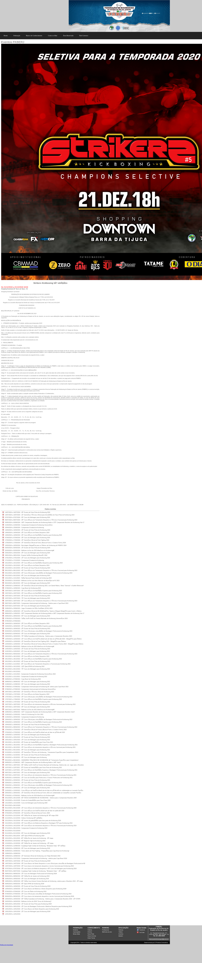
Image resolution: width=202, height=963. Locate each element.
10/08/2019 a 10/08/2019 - (13, 853)
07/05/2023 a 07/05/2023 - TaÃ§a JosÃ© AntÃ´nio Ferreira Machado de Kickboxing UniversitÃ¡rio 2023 (36, 618)
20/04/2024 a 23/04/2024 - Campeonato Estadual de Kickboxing (24, 527)
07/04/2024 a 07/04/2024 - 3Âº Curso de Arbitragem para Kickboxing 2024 (27, 537)
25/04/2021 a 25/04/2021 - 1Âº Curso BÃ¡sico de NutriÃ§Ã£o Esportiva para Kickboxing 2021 (33, 782)
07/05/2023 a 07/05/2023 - (13, 621)
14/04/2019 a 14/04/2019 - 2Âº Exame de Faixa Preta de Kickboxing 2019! (27, 886)
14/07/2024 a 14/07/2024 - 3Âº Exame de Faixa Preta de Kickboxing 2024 (27, 512)
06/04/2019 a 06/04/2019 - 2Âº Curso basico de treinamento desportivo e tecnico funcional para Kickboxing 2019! (39, 896)
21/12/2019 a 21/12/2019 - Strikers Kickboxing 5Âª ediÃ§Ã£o (23, 818)
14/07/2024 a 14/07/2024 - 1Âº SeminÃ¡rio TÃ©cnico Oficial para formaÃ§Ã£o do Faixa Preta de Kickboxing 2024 (39, 515)
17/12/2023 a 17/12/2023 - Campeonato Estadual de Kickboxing (24, 560)
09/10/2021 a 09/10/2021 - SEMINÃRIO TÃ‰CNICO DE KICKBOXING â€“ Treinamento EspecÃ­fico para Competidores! (41, 760)
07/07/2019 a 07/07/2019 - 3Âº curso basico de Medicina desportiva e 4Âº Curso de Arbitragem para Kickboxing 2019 (40, 868)
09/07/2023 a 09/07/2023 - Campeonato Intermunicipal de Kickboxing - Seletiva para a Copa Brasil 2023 (36, 603)
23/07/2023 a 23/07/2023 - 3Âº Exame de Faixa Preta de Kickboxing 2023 (27, 595)
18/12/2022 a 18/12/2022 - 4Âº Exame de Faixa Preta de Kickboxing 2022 (27, 661)
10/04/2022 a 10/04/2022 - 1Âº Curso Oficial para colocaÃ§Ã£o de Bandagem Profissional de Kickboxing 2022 (38, 719)
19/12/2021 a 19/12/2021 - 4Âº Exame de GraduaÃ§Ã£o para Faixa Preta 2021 (29, 742)
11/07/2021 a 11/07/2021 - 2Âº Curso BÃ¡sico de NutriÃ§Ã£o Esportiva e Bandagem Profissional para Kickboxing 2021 (41, 770)
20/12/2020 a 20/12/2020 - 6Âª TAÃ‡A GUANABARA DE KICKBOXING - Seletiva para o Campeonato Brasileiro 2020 (40, 798)
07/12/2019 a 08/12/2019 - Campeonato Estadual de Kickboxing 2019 (26, 828)
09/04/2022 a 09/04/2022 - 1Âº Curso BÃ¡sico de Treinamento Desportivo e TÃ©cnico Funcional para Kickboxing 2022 (41, 727)
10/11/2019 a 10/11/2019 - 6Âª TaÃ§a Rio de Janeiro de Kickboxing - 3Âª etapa (29, 838)
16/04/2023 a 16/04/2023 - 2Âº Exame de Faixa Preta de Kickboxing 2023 (27, 628)
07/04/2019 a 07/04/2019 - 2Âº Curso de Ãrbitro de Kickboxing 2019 (25, 891)
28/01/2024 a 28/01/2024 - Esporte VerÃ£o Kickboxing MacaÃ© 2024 (26, 555)
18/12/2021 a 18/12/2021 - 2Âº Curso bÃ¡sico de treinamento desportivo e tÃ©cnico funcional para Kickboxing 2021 (40, 747)
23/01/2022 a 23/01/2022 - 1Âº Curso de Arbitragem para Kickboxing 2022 (27, 739)
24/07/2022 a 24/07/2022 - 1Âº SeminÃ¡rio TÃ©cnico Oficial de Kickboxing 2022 (29, 691)
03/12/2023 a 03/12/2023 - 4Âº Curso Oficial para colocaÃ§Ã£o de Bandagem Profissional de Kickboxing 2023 (38, 573)
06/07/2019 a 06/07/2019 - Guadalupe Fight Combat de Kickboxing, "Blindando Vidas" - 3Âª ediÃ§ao (35, 871)
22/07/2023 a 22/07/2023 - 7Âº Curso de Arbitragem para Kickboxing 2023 (27, 598)
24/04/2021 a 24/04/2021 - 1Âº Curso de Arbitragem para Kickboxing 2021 (27, 787)
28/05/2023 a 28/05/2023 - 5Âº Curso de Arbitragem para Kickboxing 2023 (27, 616)
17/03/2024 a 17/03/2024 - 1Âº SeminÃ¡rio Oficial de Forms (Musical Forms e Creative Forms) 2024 (35, 542)
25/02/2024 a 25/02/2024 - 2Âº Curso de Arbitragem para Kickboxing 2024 (27, 553)
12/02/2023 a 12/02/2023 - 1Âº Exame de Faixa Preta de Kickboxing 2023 (27, 649)
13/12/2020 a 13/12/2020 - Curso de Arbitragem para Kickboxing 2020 (26, 803)
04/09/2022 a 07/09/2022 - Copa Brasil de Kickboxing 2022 (23, 679)
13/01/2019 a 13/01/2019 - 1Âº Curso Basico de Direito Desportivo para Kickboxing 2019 (32, 909)
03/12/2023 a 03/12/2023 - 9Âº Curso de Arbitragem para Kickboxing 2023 (27, 575)
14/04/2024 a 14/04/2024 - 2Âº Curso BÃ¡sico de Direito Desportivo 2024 (27, 532)
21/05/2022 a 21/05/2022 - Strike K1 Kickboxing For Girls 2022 (24, 714)
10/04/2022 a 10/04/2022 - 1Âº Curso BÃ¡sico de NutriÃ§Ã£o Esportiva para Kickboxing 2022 (33, 722)
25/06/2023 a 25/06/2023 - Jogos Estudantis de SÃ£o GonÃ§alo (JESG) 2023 (28, 608)
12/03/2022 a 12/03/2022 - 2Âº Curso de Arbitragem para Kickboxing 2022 (27, 734)
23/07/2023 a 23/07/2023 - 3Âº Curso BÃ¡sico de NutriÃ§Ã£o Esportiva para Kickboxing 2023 (33, 590)
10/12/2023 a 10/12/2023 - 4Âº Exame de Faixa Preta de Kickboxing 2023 (27, 568)
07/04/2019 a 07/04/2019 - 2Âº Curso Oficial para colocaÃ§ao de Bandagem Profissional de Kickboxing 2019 (38, 894)
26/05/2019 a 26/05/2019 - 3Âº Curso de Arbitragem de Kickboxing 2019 (27, 878)
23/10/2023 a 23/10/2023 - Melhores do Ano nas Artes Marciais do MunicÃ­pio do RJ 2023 (32, 580)
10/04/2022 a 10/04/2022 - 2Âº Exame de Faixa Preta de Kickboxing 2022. (27, 724)
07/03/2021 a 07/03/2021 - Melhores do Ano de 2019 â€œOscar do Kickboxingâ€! (30, 795)
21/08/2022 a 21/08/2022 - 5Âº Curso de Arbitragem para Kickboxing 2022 (27, 684)
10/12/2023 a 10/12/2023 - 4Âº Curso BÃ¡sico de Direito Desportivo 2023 (27, 565)
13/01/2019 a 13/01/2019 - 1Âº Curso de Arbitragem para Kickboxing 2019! (27, 911)
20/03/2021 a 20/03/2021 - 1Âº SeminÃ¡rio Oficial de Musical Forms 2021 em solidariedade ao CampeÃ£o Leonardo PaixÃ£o (43, 793)
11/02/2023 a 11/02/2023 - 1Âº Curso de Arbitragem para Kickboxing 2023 (27, 651)
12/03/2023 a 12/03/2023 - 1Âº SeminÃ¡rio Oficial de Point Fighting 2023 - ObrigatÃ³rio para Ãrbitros (35, 641)
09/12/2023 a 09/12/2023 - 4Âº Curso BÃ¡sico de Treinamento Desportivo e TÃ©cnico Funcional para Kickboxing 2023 (41, 570)
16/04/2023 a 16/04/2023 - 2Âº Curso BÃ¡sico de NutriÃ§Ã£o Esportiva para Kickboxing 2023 (33, 626)
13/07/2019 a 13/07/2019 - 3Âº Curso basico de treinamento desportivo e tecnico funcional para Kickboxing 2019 (39, 866)
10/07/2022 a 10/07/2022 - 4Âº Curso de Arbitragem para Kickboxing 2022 (27, 707)
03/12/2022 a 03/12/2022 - (13, 671)
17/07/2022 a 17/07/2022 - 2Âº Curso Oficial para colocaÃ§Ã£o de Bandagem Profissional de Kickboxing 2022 (38, 697)
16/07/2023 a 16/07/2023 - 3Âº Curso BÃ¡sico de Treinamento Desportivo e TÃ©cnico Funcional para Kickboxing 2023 (41, 601)
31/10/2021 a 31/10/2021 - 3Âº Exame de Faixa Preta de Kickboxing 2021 (27, 755)
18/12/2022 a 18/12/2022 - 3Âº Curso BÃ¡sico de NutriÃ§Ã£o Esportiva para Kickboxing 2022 (33, 659)
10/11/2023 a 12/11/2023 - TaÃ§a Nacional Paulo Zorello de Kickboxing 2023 (28, 578)
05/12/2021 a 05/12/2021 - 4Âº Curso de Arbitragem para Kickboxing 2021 (27, 750)
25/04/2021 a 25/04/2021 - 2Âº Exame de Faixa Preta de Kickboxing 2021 (27, 780)
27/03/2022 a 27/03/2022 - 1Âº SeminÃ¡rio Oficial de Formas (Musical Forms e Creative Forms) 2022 (36, 729)
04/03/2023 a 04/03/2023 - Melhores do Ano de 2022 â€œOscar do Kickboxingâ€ (29, 646)
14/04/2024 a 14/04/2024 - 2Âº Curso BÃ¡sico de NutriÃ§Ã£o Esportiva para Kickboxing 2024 (33, 535)
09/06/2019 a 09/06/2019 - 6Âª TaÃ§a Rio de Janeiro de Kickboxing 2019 (27, 876)
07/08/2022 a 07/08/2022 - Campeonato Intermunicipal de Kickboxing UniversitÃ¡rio (30, 689)
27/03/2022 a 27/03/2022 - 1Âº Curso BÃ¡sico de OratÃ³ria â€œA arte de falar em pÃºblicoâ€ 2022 (35, 732)
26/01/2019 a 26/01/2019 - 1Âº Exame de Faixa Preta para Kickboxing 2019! (28, 904)
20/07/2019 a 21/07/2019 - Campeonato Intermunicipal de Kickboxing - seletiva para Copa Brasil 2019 (36, 858)
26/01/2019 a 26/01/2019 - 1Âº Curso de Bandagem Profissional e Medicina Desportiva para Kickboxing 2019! (38, 906)
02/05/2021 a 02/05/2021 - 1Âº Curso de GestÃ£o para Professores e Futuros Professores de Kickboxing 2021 (38, 777)
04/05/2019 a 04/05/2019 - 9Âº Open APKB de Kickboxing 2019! (24, 883)
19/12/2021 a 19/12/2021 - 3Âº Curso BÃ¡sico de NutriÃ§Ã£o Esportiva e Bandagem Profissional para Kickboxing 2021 (41, 745)
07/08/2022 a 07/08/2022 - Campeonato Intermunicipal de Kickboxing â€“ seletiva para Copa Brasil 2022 (36, 686)
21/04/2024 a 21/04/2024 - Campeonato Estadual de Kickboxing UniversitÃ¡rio (28, 525)
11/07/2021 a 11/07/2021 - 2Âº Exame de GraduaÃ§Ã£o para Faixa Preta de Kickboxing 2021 (33, 767)
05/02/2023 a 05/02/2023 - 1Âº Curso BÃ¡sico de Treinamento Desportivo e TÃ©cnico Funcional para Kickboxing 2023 (41, 654)
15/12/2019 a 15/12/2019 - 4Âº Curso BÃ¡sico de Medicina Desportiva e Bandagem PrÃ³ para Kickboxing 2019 (38, 823)
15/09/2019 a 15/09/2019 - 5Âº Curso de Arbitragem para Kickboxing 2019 (27, 848)
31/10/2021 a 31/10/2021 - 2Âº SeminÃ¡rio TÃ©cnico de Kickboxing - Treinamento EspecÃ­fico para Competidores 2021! (41, 752)
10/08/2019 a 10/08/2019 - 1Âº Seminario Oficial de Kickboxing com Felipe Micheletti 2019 (32, 856)
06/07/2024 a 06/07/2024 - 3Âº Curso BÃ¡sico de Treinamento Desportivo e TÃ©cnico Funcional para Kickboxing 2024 (41, 520)
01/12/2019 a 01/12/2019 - (13, 830)
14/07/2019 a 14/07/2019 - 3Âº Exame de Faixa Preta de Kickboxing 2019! (27, 861)
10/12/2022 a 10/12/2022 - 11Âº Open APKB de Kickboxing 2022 (24, 666)
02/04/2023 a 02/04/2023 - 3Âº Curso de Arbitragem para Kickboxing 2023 (27, 633)
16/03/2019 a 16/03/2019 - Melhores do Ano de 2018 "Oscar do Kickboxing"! (28, 901)
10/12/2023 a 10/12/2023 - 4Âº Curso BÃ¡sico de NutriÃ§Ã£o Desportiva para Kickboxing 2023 (34, 563)
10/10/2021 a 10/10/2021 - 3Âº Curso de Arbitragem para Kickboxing (26, 757)
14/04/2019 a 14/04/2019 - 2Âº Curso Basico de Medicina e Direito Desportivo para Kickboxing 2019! (35, 889)
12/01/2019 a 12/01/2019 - (13, 914)
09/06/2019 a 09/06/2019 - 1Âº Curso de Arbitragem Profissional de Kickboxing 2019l (31, 873)
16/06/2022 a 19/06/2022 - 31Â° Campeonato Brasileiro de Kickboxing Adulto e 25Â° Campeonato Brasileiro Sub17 (40, 712)
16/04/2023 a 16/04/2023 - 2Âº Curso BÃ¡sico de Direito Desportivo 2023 (27, 623)
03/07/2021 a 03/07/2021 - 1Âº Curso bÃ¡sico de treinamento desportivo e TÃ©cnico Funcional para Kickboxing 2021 (40, 775)
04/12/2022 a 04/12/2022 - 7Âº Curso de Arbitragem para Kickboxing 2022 (27, 669)
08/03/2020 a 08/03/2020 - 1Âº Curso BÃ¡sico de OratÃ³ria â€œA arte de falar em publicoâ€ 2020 (34, 810)
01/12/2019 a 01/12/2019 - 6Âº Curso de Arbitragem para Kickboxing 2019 (27, 833)
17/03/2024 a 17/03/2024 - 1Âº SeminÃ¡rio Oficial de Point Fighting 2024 (27, 540)
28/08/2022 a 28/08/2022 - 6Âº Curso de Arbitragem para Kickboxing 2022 (27, 681)
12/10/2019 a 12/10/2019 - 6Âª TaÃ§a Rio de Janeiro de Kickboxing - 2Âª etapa (29, 843)
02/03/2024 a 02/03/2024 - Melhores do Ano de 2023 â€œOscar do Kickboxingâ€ (29, 550)
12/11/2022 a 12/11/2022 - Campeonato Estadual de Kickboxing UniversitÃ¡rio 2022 (30, 674)
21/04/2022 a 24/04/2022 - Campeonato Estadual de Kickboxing (24, 717)
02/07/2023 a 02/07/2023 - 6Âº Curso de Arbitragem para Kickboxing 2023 (27, 606)
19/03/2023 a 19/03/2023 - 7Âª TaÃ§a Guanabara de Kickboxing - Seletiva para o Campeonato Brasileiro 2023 (38, 636)
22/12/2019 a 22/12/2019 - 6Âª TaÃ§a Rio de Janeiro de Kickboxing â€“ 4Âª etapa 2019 (31, 815)
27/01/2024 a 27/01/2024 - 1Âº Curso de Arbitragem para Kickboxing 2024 (27, 558)
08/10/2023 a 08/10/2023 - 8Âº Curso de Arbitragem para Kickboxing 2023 (27, 583)
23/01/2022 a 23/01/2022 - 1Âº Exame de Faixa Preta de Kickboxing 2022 (27, 737)
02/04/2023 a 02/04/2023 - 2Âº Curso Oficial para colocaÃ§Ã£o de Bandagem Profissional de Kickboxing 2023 (38, 631)
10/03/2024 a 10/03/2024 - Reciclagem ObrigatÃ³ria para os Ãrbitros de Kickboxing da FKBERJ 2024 (35, 545)
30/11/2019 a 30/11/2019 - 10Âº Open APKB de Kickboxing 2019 (24, 835)
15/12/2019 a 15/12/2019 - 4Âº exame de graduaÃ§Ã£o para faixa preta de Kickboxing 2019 (33, 820)
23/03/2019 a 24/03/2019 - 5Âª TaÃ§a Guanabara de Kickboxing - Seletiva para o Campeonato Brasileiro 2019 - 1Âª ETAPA (42, 899)
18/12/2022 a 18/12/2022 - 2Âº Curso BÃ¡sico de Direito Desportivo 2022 (27, 656)
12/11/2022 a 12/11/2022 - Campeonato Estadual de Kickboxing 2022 (26, 676)
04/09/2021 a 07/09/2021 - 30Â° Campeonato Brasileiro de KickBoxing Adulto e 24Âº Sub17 (33, 762)
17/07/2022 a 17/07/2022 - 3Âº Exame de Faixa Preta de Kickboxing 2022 (27, 702)
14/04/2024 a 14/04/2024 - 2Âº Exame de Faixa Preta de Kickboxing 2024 (27, 530)
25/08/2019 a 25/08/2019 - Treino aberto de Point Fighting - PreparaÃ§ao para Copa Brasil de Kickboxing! (37, 851)
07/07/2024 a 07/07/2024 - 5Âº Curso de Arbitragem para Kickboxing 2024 (27, 517)
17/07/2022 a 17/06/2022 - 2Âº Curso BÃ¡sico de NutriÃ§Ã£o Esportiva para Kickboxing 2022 (33, 699)
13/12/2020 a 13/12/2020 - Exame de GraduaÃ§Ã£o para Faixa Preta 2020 (27, 800)
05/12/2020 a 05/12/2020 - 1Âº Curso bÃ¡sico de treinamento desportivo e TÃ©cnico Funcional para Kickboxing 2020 (40, 808)
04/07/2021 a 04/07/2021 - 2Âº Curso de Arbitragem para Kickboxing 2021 (27, 772)
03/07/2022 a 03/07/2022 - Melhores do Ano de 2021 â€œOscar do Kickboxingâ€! (30, 709)
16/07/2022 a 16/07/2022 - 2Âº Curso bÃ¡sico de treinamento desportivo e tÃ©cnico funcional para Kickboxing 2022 (40, 704)
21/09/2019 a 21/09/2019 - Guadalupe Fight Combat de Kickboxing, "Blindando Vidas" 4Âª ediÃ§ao (35, 846)
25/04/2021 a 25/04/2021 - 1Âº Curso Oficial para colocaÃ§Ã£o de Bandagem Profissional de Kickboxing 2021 (38, 785)
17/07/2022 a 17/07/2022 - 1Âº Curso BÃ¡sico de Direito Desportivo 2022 (27, 694)
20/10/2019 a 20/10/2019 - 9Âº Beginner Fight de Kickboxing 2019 (25, 841)
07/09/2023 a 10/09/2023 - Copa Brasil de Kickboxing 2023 (23, 588)
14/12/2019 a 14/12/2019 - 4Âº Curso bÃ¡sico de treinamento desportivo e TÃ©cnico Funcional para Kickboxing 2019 (40, 825)
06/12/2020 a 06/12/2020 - (13, 805)
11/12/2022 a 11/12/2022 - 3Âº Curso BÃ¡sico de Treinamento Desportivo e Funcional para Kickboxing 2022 (37, 664)
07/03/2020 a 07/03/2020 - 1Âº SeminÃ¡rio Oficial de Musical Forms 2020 (27, 813)
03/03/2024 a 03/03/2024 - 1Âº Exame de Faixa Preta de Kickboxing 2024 (27, 547)
